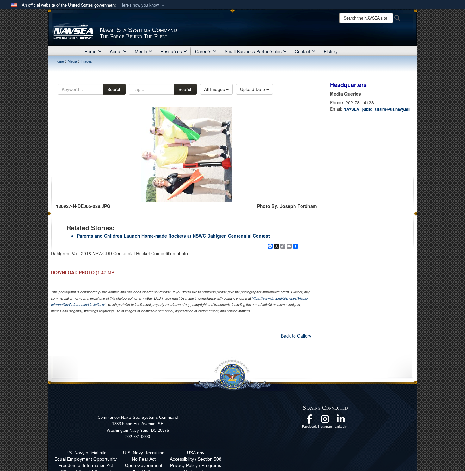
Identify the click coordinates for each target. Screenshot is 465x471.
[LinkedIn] (341, 420)
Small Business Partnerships (253, 51)
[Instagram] (325, 420)
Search (114, 89)
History (331, 51)
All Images (215, 89)
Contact (302, 51)
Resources (171, 51)
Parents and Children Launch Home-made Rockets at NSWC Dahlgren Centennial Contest (173, 235)
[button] (143, 5)
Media (141, 51)
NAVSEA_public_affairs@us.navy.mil (377, 109)
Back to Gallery (296, 335)
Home (90, 51)
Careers (203, 51)
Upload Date (253, 89)
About (115, 51)
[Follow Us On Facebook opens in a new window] (309, 420)
